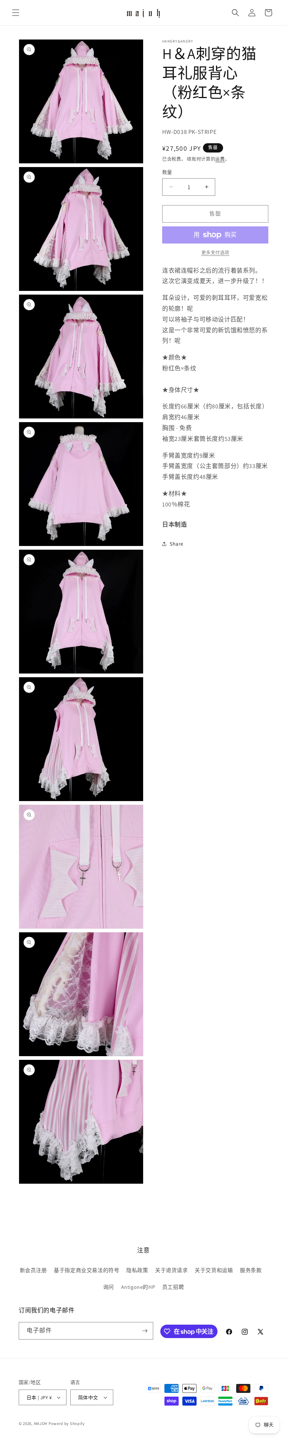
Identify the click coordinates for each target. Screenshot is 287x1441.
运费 (220, 159)
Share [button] (176, 543)
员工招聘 (173, 1287)
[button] (15, 12)
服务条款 (251, 1270)
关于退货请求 (171, 1270)
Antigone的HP (138, 1287)
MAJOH (41, 1423)
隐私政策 (137, 1270)
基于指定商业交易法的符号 (86, 1270)
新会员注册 (33, 1270)
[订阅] (144, 1331)
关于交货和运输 (214, 1270)
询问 (108, 1287)
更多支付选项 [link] (215, 252)
